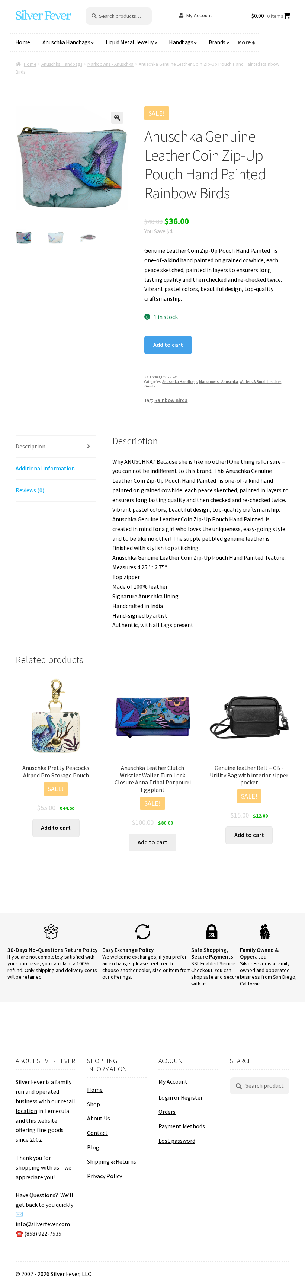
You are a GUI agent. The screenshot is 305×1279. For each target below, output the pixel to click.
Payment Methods (181, 1126)
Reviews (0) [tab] (30, 490)
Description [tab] (30, 446)
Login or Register (180, 1097)
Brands (217, 42)
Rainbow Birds (170, 400)
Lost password (176, 1140)
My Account (199, 15)
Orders (167, 1111)
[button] (117, 118)
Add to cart (168, 344)
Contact (97, 1132)
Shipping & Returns (111, 1161)
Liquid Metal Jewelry (130, 42)
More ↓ (247, 42)
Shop (93, 1104)
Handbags (181, 42)
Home (22, 42)
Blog (93, 1147)
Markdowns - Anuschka (110, 64)
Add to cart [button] (56, 827)
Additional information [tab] (45, 468)
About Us (98, 1118)
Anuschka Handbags (66, 42)
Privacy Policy (104, 1176)
